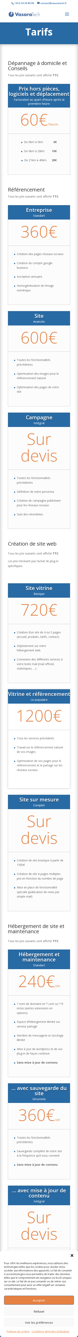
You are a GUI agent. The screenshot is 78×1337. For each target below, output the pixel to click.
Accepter (39, 1300)
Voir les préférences (39, 1322)
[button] (72, 1255)
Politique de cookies (18, 1331)
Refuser (39, 1311)
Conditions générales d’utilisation (50, 1331)
